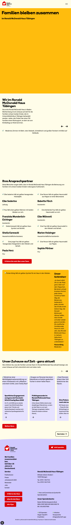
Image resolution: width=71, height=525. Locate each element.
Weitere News (9, 426)
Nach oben (61, 434)
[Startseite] (7, 4)
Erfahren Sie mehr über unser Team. (17, 261)
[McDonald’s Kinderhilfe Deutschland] (11, 451)
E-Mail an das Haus (13, 494)
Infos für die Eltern (13, 499)
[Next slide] (67, 126)
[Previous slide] (62, 126)
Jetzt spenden (59, 447)
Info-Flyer (10, 504)
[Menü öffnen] (66, 4)
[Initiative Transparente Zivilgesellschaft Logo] (59, 517)
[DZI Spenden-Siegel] (44, 517)
